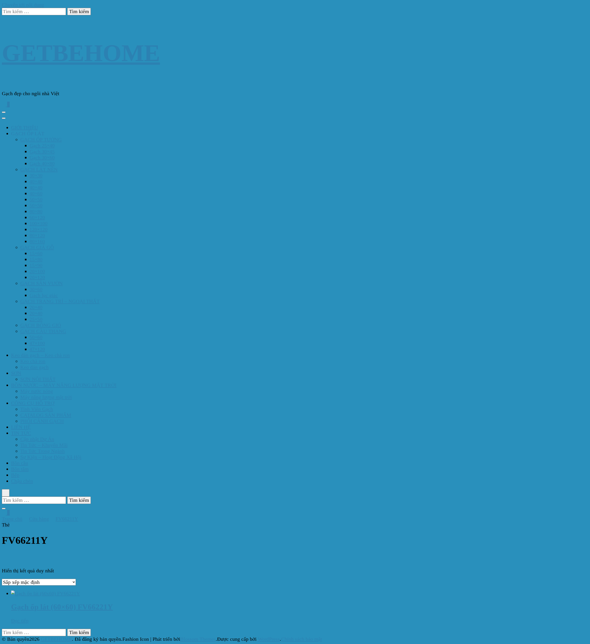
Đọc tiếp (20, 620)
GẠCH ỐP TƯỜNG (41, 139)
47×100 (37, 343)
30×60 (36, 289)
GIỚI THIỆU (24, 127)
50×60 (36, 337)
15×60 (36, 253)
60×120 (37, 217)
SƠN (16, 373)
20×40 (36, 307)
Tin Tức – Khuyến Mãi (44, 445)
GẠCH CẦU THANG (43, 331)
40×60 (36, 193)
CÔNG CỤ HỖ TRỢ (32, 403)
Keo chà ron (32, 361)
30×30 (36, 175)
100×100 (38, 223)
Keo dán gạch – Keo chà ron (40, 355)
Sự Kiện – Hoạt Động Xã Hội (50, 457)
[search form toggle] (5, 493)
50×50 (36, 199)
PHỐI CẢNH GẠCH (42, 421)
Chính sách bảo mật (301, 639)
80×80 (36, 211)
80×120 (37, 235)
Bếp (15, 475)
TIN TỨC (21, 433)
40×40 (36, 181)
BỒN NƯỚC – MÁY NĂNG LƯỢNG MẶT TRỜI (63, 385)
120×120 (38, 229)
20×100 (37, 271)
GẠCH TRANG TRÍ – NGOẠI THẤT (60, 301)
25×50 (36, 319)
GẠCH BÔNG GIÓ (40, 325)
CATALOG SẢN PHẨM (45, 415)
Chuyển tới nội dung (23, 5)
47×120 (37, 349)
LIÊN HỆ (20, 427)
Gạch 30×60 (42, 157)
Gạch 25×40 (42, 145)
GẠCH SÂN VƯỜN (41, 283)
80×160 (37, 241)
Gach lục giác (44, 295)
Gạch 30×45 (42, 151)
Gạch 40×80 (42, 163)
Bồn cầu (19, 463)
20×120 (37, 277)
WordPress (269, 639)
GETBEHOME (81, 53)
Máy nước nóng (36, 391)
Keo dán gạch (34, 367)
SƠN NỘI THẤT (38, 379)
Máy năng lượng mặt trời (46, 397)
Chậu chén (22, 481)
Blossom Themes (198, 639)
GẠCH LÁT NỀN (39, 169)
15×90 (36, 265)
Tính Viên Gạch (36, 409)
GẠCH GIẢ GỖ (37, 247)
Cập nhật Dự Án (37, 439)
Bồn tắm (20, 469)
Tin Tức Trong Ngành (42, 451)
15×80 (36, 259)
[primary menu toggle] (4, 112)
